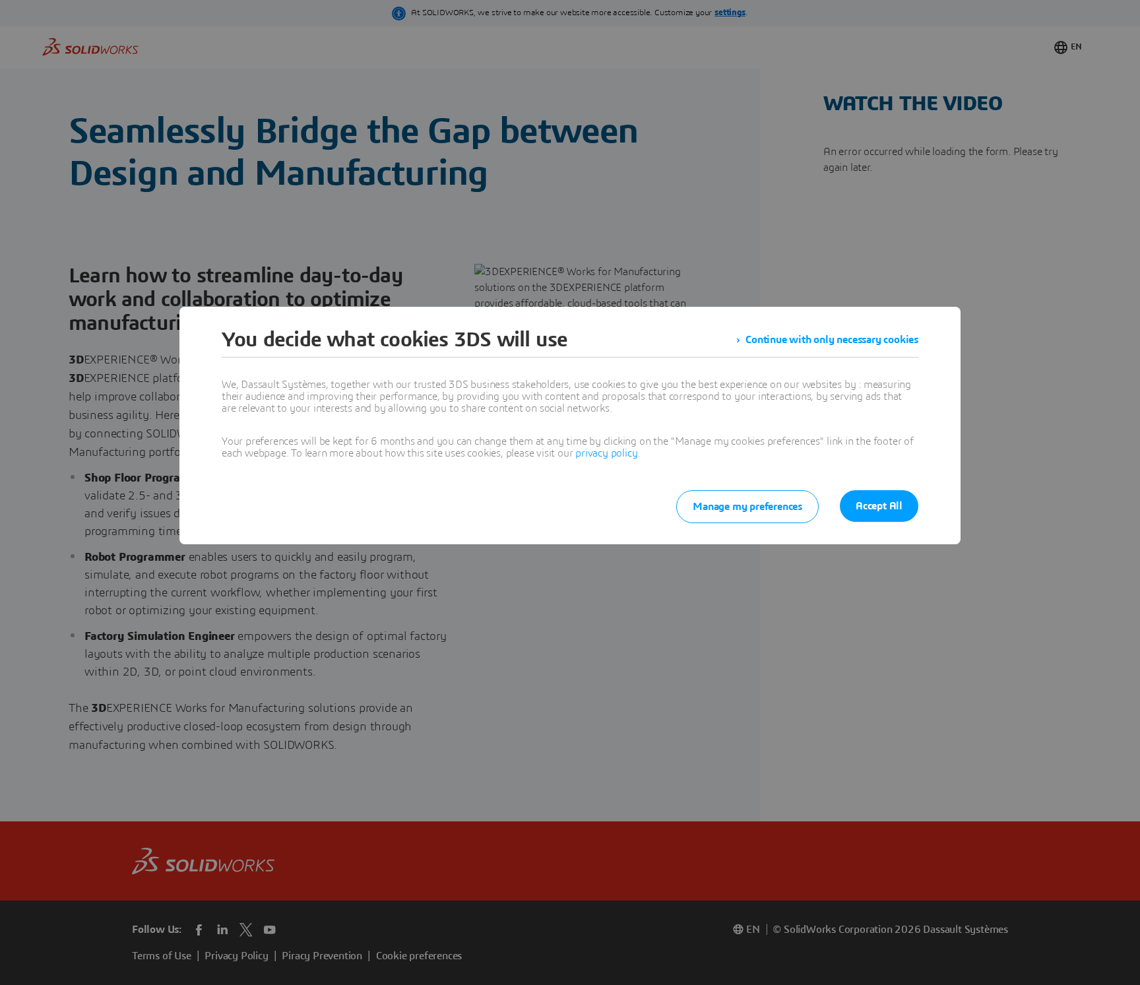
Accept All (879, 506)
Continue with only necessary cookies (831, 339)
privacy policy (606, 453)
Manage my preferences (747, 506)
